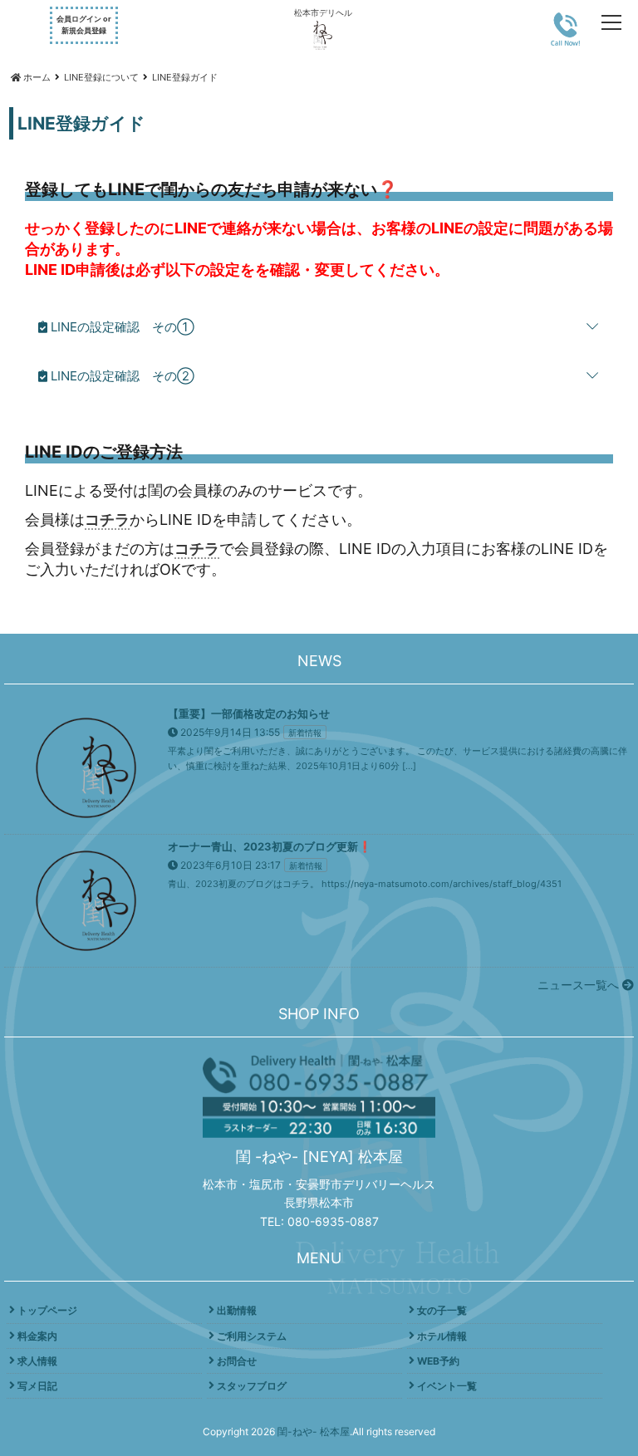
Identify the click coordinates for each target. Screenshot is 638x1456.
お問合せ (237, 1361)
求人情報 (37, 1361)
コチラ (107, 519)
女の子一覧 (442, 1310)
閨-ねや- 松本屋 (313, 1431)
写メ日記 (37, 1386)
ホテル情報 (442, 1336)
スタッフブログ (252, 1386)
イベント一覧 (447, 1386)
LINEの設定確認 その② (120, 376)
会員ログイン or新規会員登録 (83, 24)
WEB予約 (438, 1361)
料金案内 (37, 1336)
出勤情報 (237, 1310)
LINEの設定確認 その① (120, 327)
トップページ (47, 1310)
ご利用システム (252, 1336)
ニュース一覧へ (579, 985)
